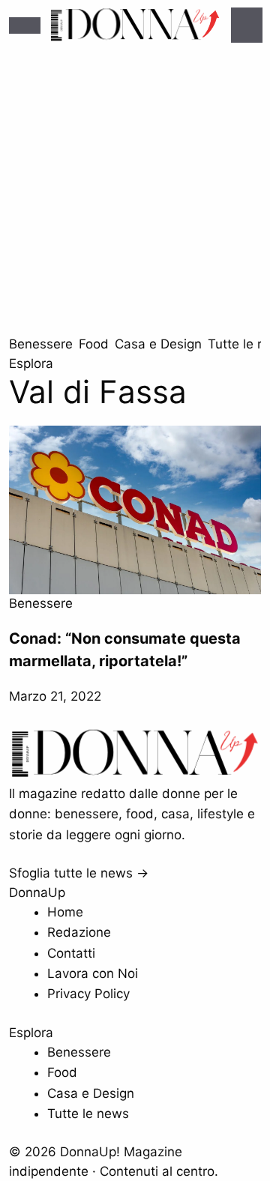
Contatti (71, 953)
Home (65, 911)
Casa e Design (158, 343)
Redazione (79, 932)
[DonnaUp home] (135, 774)
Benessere (41, 343)
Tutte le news (88, 1113)
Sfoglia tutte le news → (78, 873)
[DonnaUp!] (135, 25)
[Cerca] (246, 25)
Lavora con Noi (92, 973)
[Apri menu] (24, 25)
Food (94, 343)
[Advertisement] (135, 192)
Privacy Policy (88, 993)
